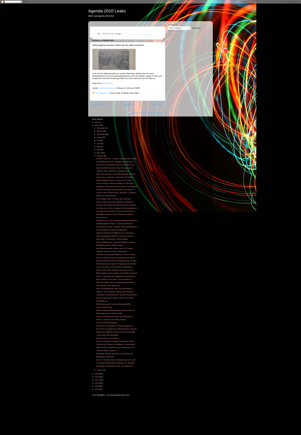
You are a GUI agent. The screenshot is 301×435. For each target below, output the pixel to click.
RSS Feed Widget (190, 55)
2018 (97, 377)
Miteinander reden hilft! (104, 357)
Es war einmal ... (102, 217)
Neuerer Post (99, 104)
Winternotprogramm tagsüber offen (109, 313)
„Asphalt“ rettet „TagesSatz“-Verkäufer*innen (112, 171)
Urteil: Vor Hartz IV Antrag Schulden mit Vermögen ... (115, 183)
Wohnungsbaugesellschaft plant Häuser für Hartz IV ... (116, 310)
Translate (176, 31)
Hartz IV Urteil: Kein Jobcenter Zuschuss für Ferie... (115, 270)
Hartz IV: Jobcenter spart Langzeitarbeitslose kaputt (115, 258)
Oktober (100, 131)
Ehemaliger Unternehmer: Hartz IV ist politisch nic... (115, 366)
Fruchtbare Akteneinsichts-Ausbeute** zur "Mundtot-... (116, 363)
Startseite (128, 104)
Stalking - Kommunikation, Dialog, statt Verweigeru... (115, 292)
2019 (97, 374)
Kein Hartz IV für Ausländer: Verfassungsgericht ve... (115, 326)
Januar (99, 370)
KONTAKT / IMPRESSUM (153, 113)
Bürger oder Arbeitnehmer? (106, 196)
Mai (98, 147)
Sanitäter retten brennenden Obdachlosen (112, 251)
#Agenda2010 (107, 83)
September (101, 134)
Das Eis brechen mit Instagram (107, 338)
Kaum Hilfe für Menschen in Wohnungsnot (112, 239)
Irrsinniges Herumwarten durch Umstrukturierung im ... (116, 211)
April (99, 150)
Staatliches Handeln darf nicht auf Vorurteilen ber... (115, 354)
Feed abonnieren (101, 93)
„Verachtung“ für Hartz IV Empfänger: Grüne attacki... (116, 344)
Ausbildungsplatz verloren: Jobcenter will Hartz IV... (115, 224)
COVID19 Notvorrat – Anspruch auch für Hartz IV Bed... (116, 159)
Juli (98, 140)
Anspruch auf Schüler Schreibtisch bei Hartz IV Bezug (116, 205)
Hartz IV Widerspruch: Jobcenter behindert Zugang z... (116, 242)
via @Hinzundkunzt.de (107, 88)
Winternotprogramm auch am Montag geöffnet (113, 304)
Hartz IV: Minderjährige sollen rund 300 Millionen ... (115, 289)
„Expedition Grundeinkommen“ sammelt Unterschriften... (117, 295)
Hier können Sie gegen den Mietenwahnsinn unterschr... (117, 329)
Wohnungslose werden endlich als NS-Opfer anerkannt (116, 273)
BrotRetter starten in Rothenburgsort (109, 245)
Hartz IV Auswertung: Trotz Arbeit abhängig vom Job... (116, 174)
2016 (97, 383)
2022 (97, 122)
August (99, 137)
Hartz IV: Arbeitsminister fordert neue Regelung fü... (115, 316)
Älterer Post (157, 104)
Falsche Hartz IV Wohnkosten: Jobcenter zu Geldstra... (116, 193)
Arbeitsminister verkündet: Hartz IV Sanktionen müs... (116, 347)
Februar (100, 156)
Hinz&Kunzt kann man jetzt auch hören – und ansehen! (116, 186)
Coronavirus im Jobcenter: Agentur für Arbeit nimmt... (116, 165)
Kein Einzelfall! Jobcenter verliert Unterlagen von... (115, 168)
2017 (97, 380)
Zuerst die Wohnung (103, 307)
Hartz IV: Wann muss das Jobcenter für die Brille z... (115, 202)
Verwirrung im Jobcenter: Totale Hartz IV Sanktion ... (115, 177)
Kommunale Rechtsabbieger (106, 323)
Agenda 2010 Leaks (107, 10)
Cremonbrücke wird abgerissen (108, 286)
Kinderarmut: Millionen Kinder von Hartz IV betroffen (115, 332)
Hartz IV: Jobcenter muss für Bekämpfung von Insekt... (116, 360)
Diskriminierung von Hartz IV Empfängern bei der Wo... (116, 264)
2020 (97, 125)
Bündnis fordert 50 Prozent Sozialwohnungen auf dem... (117, 261)
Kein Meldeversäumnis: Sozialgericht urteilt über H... (115, 162)
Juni (98, 143)
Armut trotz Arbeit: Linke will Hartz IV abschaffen (114, 267)
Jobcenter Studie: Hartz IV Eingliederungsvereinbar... (116, 282)
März (99, 153)
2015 (97, 386)
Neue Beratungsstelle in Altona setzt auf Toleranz (114, 248)
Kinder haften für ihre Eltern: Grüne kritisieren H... (114, 279)
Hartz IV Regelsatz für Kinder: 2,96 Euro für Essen (115, 298)
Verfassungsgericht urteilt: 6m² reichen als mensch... (115, 236)
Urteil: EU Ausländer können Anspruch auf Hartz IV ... (116, 189)
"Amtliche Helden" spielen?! (106, 350)
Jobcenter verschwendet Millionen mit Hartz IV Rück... (116, 254)
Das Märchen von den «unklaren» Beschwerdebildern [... (117, 208)
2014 (97, 389)
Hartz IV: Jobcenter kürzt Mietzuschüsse (111, 320)
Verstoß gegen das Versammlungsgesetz (111, 230)
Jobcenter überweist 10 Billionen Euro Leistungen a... (116, 233)
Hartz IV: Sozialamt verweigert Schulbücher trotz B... (115, 341)
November (101, 128)
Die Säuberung (101, 301)
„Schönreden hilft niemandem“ (107, 335)
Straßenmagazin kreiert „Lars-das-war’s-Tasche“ (114, 180)
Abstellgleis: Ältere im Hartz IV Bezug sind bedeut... (115, 214)
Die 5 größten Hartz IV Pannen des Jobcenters (113, 199)
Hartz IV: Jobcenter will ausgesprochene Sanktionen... (116, 276)
